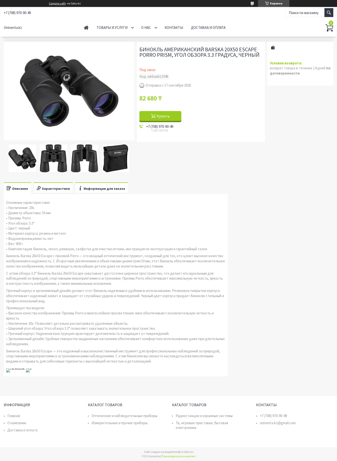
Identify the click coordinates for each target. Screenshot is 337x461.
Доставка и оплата (208, 27)
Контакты (174, 27)
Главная (86, 27)
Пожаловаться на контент (179, 456)
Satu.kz (188, 452)
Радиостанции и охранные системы (204, 415)
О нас (146, 27)
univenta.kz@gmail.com (278, 423)
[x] (29, 368)
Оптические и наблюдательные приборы (124, 415)
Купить (163, 116)
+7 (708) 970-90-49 (273, 415)
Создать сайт (57, 3)
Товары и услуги (112, 27)
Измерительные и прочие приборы (120, 423)
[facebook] (15, 368)
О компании (16, 423)
